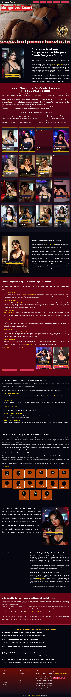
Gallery (42, 2)
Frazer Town (24, 497)
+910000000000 (58, 671)
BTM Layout (46, 497)
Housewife (21, 678)
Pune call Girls (5, 682)
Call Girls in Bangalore (50, 244)
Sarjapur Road (18, 477)
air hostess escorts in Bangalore (29, 294)
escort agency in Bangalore (15, 120)
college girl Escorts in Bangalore (23, 302)
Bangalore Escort (37, 252)
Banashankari (30, 475)
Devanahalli (41, 475)
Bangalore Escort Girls (32, 612)
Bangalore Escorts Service (57, 64)
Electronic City (7, 477)
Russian (21, 682)
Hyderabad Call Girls (6, 684)
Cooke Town (35, 497)
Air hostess (22, 673)
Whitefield (53, 475)
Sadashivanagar (41, 486)
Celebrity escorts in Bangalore (10, 312)
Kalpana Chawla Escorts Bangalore (10, 284)
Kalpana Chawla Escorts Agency (34, 695)
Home (36, 2)
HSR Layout (18, 487)
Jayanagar (64, 475)
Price (49, 2)
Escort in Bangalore (40, 578)
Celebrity (21, 675)
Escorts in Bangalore (6, 101)
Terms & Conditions (6, 686)
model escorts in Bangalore (24, 331)
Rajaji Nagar (64, 487)
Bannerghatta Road (53, 487)
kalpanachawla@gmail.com (61, 673)
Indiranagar (7, 486)
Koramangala (30, 486)
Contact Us (64, 2)
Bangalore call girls (51, 395)
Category (56, 2)
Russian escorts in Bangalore (24, 322)
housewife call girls (28, 344)
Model (21, 680)
